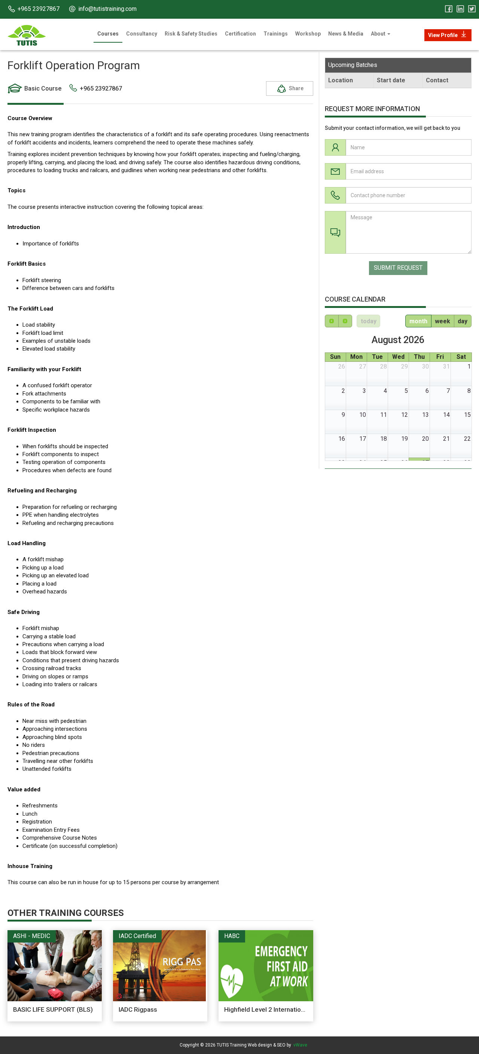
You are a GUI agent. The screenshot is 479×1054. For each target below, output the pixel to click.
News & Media (345, 34)
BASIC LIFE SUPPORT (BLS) (53, 1009)
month (418, 321)
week (442, 321)
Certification (240, 34)
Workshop (308, 34)
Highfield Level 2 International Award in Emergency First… (306, 1009)
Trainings (275, 34)
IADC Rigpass (138, 1009)
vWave (300, 1045)
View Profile (443, 35)
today (368, 321)
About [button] (379, 34)
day (462, 321)
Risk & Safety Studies (191, 34)
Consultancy (141, 34)
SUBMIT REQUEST (398, 268)
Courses (108, 34)
